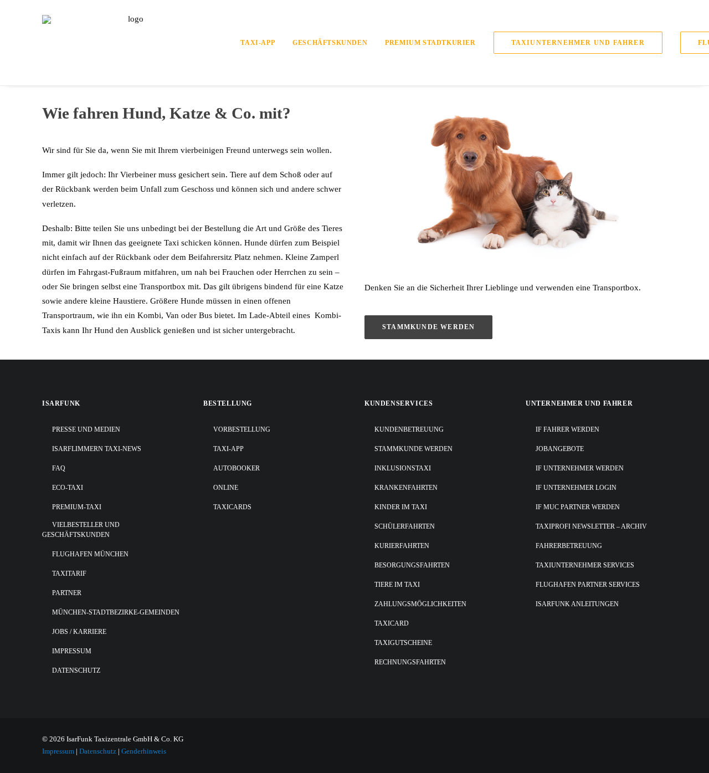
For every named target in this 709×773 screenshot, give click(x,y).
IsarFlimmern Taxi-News (96, 449)
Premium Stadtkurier (430, 43)
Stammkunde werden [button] (428, 327)
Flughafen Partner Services (588, 584)
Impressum (71, 651)
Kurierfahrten (401, 546)
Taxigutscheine (403, 643)
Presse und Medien (86, 429)
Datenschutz (76, 670)
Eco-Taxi (67, 488)
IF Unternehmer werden (580, 468)
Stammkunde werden (413, 449)
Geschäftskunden (329, 43)
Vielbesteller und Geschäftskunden (81, 530)
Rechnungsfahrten (410, 662)
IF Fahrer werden (567, 429)
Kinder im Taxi (400, 507)
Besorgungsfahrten (412, 565)
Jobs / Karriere (79, 632)
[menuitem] (261, 42)
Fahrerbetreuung (569, 546)
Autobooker (236, 468)
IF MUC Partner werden (578, 507)
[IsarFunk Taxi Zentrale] (131, 42)
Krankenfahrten (406, 488)
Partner (66, 593)
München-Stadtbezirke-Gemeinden (115, 612)
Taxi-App (257, 43)
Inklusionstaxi (402, 468)
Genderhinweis (143, 751)
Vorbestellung (241, 429)
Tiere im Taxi (397, 584)
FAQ (58, 468)
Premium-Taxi (76, 507)
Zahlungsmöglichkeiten (420, 604)
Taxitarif (69, 573)
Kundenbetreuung (409, 429)
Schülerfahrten (404, 526)
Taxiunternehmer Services (585, 565)
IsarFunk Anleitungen (577, 604)
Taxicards (232, 507)
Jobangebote (560, 449)
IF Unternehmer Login (576, 488)
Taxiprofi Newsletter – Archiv (591, 526)
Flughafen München (90, 554)
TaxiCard (391, 623)
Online (225, 488)
